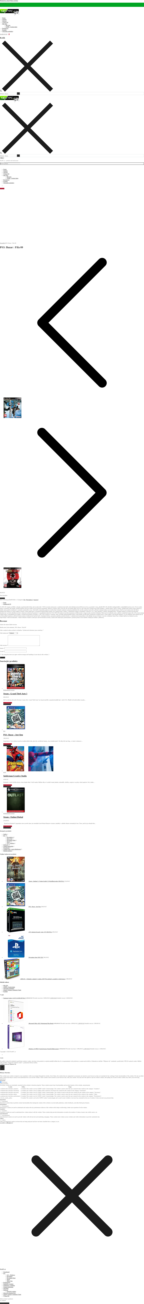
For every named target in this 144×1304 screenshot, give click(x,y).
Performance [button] (3, 1104)
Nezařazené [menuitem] (6, 1272)
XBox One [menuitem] (9, 1281)
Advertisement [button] (4, 1113)
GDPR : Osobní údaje (9, 987)
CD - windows (10, 843)
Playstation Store (11, 840)
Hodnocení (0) (7, 604)
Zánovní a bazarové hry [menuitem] (9, 1293)
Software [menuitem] (5, 1290)
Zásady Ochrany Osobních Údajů (12, 990)
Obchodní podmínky (8, 988)
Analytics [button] (2, 1109)
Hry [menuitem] (4, 1273)
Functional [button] (3, 1099)
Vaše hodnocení (4, 633)
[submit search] (18, 93)
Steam (8, 842)
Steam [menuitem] (8, 1279)
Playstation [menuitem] (9, 1276)
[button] (7, 703)
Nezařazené (6, 848)
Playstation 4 (10, 837)
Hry (4, 243)
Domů (1, 243)
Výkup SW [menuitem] (6, 1296)
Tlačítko (2, 188)
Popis (4, 602)
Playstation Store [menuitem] (11, 1278)
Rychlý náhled (7, 704)
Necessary (4, 1082)
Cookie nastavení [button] (4, 1064)
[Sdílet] (138, 2)
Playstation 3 (29, 599)
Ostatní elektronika (8, 846)
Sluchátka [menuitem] (5, 1288)
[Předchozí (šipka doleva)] (3, 652)
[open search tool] (26, 91)
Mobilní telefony (7, 851)
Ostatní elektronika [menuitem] (8, 1287)
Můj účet (5, 985)
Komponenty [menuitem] (6, 1282)
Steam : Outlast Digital (13, 817)
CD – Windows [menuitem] (11, 1275)
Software (5, 845)
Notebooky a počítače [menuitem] (9, 1285)
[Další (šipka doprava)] (141, 652)
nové (4, 772)
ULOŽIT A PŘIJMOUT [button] (6, 1123)
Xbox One (9, 839)
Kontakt (5, 991)
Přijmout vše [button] (13, 1064)
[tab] (73, 602)
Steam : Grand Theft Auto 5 (15, 694)
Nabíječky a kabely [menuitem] (8, 1284)
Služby (5, 834)
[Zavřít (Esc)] (142, 2)
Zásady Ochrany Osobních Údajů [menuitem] (12, 1294)
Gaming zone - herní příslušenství (12, 849)
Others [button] (2, 1118)
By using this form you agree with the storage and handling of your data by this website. (25, 654)
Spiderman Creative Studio (15, 776)
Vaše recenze (4, 645)
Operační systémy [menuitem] (11, 1291)
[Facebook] (3, 6)
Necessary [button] (2, 1080)
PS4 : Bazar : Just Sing (13, 735)
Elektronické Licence (8, 690)
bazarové (36, 599)
